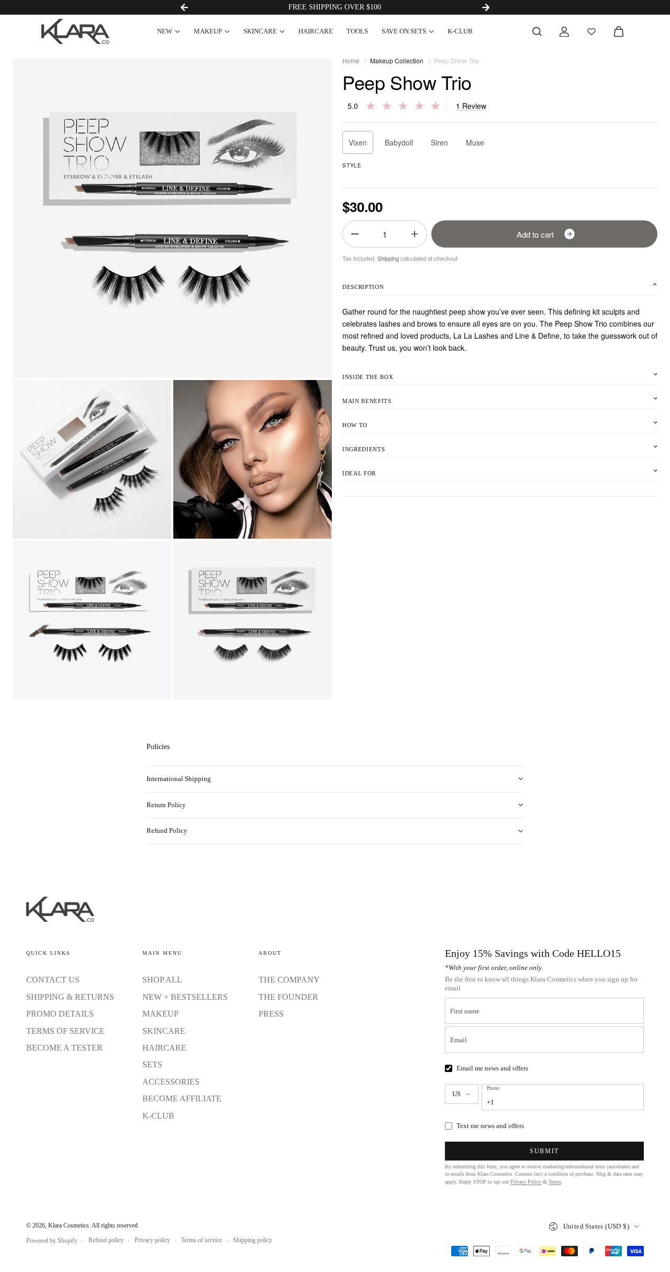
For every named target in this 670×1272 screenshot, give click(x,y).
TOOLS (357, 31)
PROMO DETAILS (60, 1013)
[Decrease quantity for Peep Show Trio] (355, 234)
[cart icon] (619, 31)
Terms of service (201, 1240)
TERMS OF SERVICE (65, 1030)
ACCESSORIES (170, 1081)
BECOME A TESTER (64, 1047)
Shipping (388, 258)
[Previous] (184, 7)
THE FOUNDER (288, 996)
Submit (544, 1151)
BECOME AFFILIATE (181, 1098)
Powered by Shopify (51, 1240)
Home (351, 60)
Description (363, 287)
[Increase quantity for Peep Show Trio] (414, 234)
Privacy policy (152, 1240)
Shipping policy (252, 1240)
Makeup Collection (396, 60)
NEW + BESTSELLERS (185, 996)
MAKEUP (208, 31)
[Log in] (564, 31)
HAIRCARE (315, 31)
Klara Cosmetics (68, 1225)
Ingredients (363, 449)
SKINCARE (260, 31)
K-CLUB (460, 31)
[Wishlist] (591, 31)
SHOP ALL (162, 979)
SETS (152, 1064)
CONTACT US (53, 979)
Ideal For (359, 473)
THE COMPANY (289, 979)
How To (354, 425)
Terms (555, 1182)
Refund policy (106, 1240)
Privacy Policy (525, 1182)
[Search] (537, 31)
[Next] (485, 7)
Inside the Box (367, 377)
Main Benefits (367, 401)
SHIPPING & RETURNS (70, 996)
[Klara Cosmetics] (75, 31)
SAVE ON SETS (404, 31)
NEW (164, 31)
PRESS (271, 1013)
